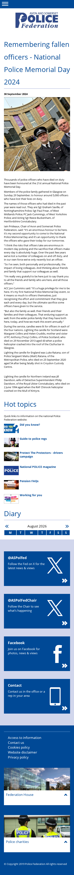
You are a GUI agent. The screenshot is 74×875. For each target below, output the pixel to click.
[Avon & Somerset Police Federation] (37, 21)
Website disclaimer (22, 752)
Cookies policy (19, 747)
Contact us (16, 742)
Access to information (24, 737)
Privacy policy (18, 757)
